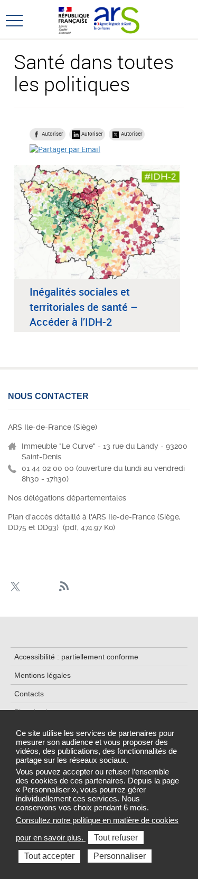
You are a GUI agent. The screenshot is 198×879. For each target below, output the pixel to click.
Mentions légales (42, 675)
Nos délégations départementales (67, 498)
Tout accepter (49, 856)
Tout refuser (116, 837)
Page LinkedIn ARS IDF (48, 586)
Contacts (29, 693)
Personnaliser (119, 856)
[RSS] (64, 586)
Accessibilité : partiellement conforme (76, 657)
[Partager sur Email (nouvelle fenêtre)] (65, 149)
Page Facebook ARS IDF (31, 586)
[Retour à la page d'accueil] (116, 19)
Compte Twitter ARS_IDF (15, 586)
